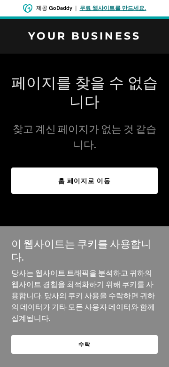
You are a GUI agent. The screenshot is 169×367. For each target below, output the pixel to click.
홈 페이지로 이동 (84, 180)
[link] (84, 36)
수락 (84, 344)
